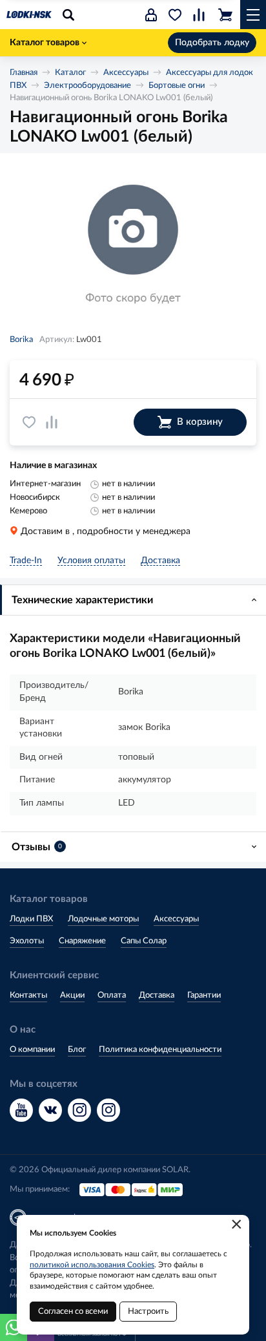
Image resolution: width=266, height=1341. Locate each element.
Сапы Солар (144, 941)
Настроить (148, 1311)
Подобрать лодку (212, 42)
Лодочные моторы (103, 919)
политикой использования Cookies (92, 1265)
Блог (77, 1050)
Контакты (28, 995)
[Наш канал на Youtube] (21, 1110)
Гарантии (204, 995)
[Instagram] (79, 1110)
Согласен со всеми (73, 1311)
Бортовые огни (176, 85)
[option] (133, 245)
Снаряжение (82, 941)
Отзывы (37, 847)
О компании (32, 1050)
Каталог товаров (44, 42)
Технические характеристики (82, 600)
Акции (72, 995)
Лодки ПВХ (31, 919)
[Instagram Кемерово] (108, 1110)
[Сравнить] (51, 422)
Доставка (156, 995)
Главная (23, 73)
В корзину (200, 422)
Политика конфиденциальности (160, 1050)
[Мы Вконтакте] (50, 1110)
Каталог (70, 73)
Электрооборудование (87, 85)
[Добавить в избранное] (29, 422)
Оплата (111, 995)
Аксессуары (125, 73)
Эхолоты (27, 941)
